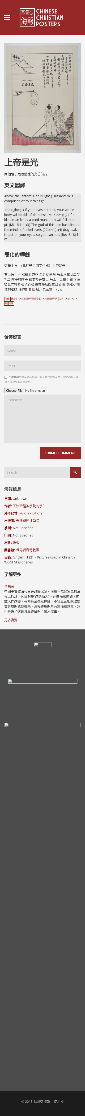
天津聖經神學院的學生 (30, 298)
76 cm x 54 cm (30, 513)
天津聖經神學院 (49, 298)
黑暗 (67, 298)
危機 (7, 298)
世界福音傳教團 (27, 550)
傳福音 (14, 298)
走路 (11, 303)
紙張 (16, 542)
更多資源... (12, 620)
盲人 (61, 298)
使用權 (59, 1101)
